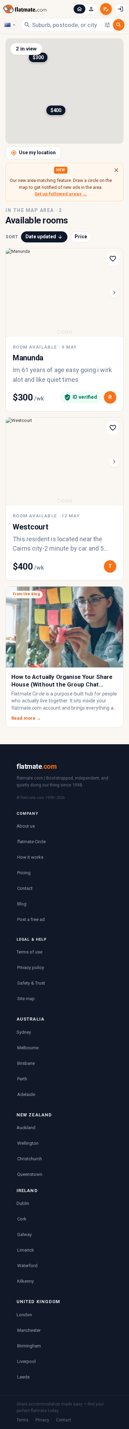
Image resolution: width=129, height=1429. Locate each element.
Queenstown (29, 1174)
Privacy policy (30, 967)
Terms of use (29, 952)
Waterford (27, 1265)
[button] (79, 8)
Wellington (28, 1143)
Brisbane (26, 1063)
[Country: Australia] (11, 25)
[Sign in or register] (120, 9)
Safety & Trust (31, 983)
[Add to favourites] (113, 259)
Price (81, 236)
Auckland (26, 1127)
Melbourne (28, 1047)
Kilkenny (25, 1281)
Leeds (23, 1377)
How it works (30, 857)
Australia (30, 1019)
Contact (25, 888)
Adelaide (26, 1094)
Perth (22, 1078)
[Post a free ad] (106, 9)
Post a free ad (31, 919)
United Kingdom (38, 1301)
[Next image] (114, 292)
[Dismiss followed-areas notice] (116, 170)
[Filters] (107, 25)
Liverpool (26, 1361)
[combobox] (67, 24)
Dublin (23, 1203)
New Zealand (34, 1114)
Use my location (37, 152)
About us (26, 826)
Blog (21, 903)
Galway (24, 1234)
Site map (26, 998)
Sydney (24, 1032)
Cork (21, 1218)
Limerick (25, 1250)
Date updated (40, 236)
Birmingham (29, 1345)
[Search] (119, 25)
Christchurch (29, 1158)
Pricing (24, 872)
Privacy (42, 1420)
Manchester (29, 1330)
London (24, 1314)
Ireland (27, 1190)
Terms (23, 1420)
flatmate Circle (31, 841)
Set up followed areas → (60, 193)
